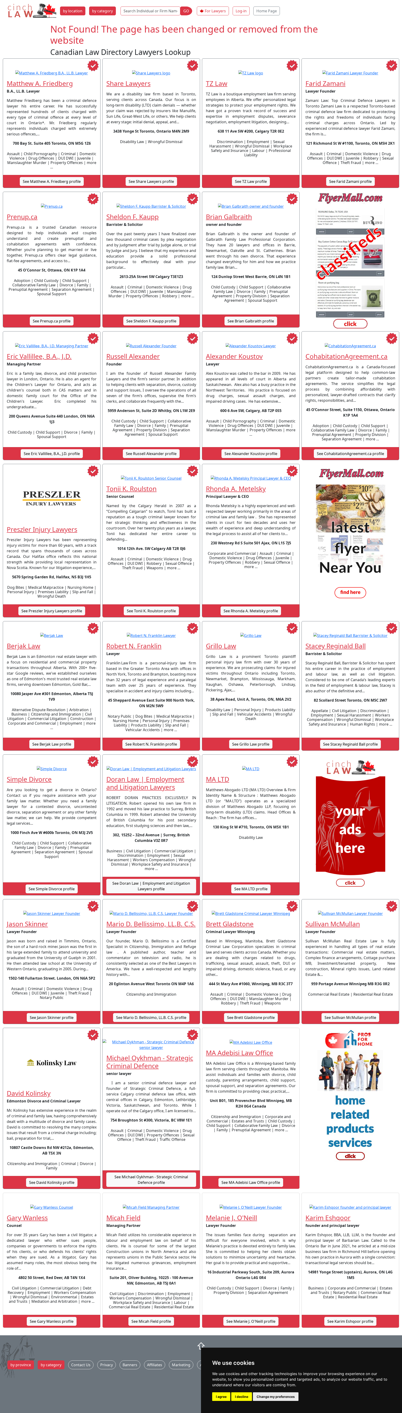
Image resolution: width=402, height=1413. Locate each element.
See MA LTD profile (251, 888)
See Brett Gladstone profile (251, 1017)
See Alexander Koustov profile (250, 453)
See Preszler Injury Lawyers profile (51, 610)
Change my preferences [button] (276, 1397)
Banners (130, 1364)
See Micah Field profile (151, 1321)
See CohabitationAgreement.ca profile (350, 453)
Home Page (266, 10)
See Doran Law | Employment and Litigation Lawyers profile (151, 886)
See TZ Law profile (251, 181)
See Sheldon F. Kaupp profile (151, 321)
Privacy (106, 1364)
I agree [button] (221, 1397)
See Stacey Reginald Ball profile (350, 744)
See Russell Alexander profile (151, 453)
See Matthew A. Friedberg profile (52, 181)
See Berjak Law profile (51, 744)
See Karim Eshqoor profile (350, 1321)
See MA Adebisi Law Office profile (250, 1182)
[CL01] (350, 824)
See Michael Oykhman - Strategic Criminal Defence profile (151, 1179)
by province (20, 1364)
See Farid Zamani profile (350, 181)
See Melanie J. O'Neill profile (250, 1321)
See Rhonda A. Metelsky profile (251, 610)
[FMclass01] (350, 261)
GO (186, 10)
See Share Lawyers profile (151, 181)
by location (72, 10)
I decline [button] (241, 1397)
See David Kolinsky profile (51, 1182)
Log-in (241, 10)
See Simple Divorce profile (52, 888)
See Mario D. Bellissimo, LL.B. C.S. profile (151, 1017)
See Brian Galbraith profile (251, 321)
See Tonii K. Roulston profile (151, 610)
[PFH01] (350, 1097)
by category (102, 10)
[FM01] (350, 533)
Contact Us (80, 1364)
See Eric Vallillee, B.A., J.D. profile (52, 453)
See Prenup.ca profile (51, 321)
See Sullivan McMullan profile (350, 1017)
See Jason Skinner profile (52, 1017)
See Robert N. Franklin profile (151, 744)
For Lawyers (215, 10)
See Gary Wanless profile (52, 1321)
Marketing (181, 1364)
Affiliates (154, 1364)
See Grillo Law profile (250, 744)
